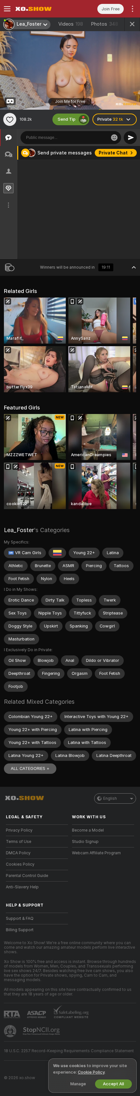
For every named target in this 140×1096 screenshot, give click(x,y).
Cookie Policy (91, 1072)
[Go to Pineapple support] (11, 1031)
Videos (70, 24)
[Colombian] (57, 553)
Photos (104, 24)
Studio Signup (85, 841)
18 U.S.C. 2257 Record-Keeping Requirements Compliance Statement (69, 1051)
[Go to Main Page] (42, 9)
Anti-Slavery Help (22, 887)
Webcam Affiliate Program (96, 853)
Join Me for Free (70, 101)
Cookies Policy (20, 864)
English (110, 798)
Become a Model (88, 830)
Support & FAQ (20, 918)
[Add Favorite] (9, 119)
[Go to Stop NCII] (42, 1031)
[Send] (130, 137)
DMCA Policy (18, 853)
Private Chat (113, 152)
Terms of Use (18, 841)
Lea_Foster (19, 530)
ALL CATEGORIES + (30, 768)
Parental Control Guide (27, 875)
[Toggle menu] (7, 9)
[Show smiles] (114, 137)
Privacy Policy (19, 830)
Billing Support (20, 930)
